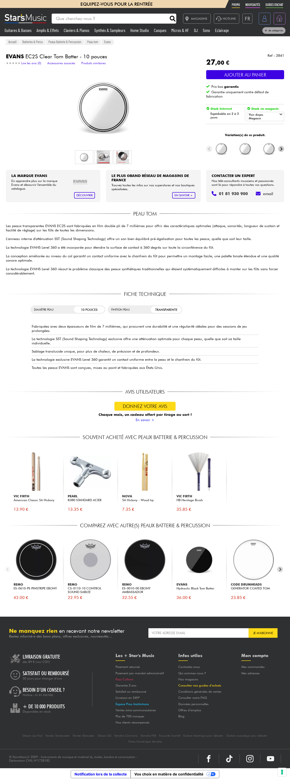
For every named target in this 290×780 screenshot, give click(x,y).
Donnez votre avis (145, 406)
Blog (181, 716)
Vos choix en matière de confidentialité (168, 774)
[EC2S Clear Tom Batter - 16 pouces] (269, 149)
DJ (196, 30)
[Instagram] (250, 759)
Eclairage (222, 30)
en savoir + (183, 195)
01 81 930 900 (44, 695)
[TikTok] (229, 759)
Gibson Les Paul (32, 735)
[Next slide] (281, 149)
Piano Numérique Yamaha (145, 741)
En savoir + (145, 420)
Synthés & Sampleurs (110, 30)
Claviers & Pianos (77, 30)
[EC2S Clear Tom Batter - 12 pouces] (245, 149)
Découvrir (84, 195)
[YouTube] (270, 759)
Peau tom (92, 42)
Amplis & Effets (48, 30)
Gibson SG (104, 735)
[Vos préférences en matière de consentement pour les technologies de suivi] (282, 772)
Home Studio (140, 30)
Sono (207, 30)
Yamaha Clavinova (126, 735)
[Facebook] (208, 759)
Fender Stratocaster (58, 735)
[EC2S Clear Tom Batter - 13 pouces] (221, 149)
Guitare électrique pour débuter (203, 735)
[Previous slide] (209, 149)
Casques (160, 30)
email (268, 193)
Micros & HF (180, 30)
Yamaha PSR (148, 735)
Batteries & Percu (32, 42)
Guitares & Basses (18, 30)
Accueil (12, 42)
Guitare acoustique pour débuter (247, 735)
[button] (84, 157)
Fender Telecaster (84, 735)
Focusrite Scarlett (169, 735)
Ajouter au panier (245, 75)
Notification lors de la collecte (101, 774)
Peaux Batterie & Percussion (64, 42)
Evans (107, 42)
